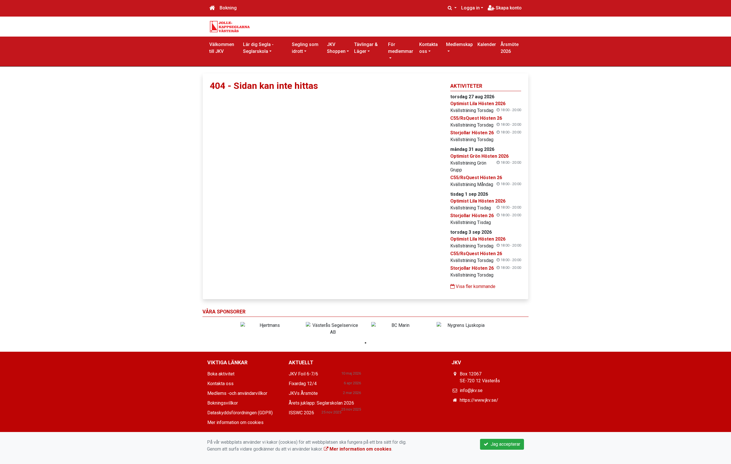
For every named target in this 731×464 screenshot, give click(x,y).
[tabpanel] (267, 325)
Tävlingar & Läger (366, 48)
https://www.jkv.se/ (479, 400)
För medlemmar (400, 48)
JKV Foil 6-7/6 (303, 374)
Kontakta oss (428, 48)
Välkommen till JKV (221, 48)
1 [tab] (365, 343)
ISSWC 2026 (301, 412)
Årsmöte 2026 (510, 48)
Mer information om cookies (235, 422)
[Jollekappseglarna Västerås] (230, 26)
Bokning (228, 8)
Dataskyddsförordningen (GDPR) (240, 412)
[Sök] (452, 8)
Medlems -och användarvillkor (237, 393)
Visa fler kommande (475, 286)
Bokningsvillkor (222, 403)
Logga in (470, 8)
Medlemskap (459, 44)
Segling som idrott (305, 48)
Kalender (486, 44)
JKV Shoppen (336, 48)
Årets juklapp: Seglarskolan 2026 (321, 403)
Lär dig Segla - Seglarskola (258, 48)
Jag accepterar (504, 444)
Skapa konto (508, 8)
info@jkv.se (471, 390)
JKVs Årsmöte (303, 393)
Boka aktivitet (220, 374)
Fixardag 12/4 (303, 383)
